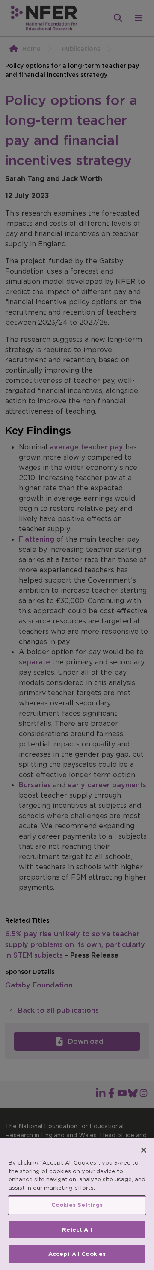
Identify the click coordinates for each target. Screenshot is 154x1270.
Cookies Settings (77, 1205)
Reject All (77, 1229)
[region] (77, 1204)
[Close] (143, 1150)
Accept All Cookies (77, 1254)
